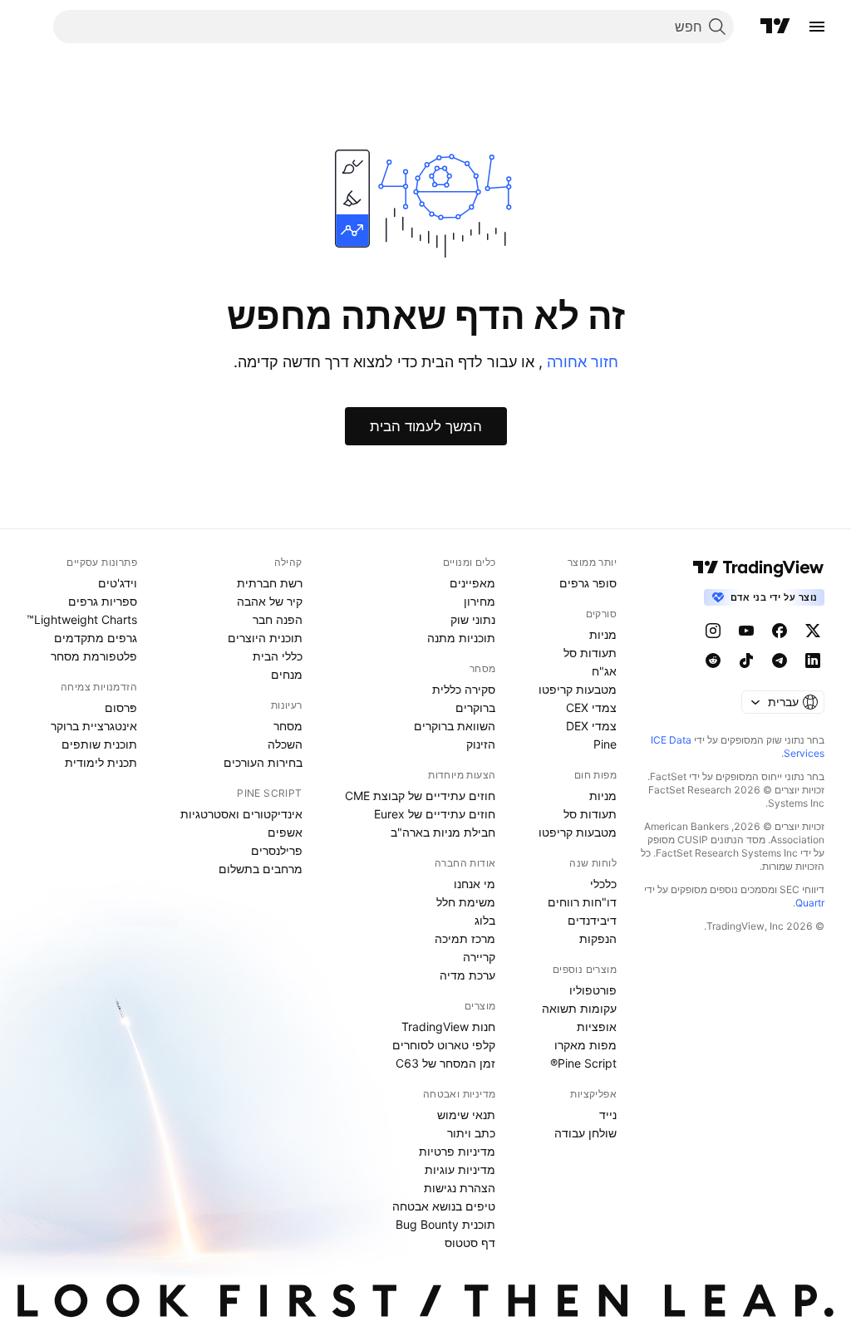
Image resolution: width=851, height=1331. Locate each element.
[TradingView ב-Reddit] (713, 660)
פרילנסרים (277, 850)
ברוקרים (475, 707)
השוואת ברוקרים (454, 726)
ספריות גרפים (102, 601)
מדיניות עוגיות (460, 1169)
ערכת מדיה (467, 975)
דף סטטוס (470, 1242)
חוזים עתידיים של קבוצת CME (420, 795)
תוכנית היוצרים (265, 638)
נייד (608, 1115)
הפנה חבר (278, 619)
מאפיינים (472, 583)
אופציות (597, 1026)
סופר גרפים (588, 583)
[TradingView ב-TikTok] (746, 660)
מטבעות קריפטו (578, 689)
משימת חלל (465, 902)
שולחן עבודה (585, 1133)
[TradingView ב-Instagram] (713, 630)
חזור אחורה (580, 362)
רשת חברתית (270, 583)
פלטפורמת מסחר (94, 656)
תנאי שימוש (466, 1115)
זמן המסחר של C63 (445, 1063)
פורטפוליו (593, 990)
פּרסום (121, 707)
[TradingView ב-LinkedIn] (812, 660)
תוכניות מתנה (461, 638)
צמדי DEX (591, 726)
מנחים (287, 674)
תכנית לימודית (101, 762)
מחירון (479, 601)
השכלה (285, 744)
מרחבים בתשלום (261, 869)
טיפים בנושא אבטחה (443, 1206)
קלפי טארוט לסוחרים (443, 1045)
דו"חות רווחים (582, 902)
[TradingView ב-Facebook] (779, 630)
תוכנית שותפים (99, 744)
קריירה (479, 957)
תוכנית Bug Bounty (445, 1224)
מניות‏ (603, 634)
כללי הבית (278, 656)
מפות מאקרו (585, 1045)
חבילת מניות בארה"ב (443, 832)
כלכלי (603, 884)
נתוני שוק (472, 619)
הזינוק (480, 744)
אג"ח (604, 671)
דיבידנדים (592, 920)
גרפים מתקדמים (95, 638)
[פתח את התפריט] (817, 26)
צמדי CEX (591, 707)
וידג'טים (117, 583)
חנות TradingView (448, 1026)
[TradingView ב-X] (812, 630)
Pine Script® (583, 1063)
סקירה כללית (463, 689)
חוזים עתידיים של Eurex (434, 814)
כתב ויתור (471, 1133)
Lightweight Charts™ (82, 619)
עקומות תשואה (579, 1008)
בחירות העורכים (263, 762)
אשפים (285, 832)
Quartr (809, 902)
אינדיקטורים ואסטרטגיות (241, 814)
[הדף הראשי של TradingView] (775, 26)
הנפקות (598, 938)
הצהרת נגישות (459, 1188)
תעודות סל (590, 653)
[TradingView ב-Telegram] (779, 660)
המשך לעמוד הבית (426, 426)
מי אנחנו (474, 884)
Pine (605, 744)
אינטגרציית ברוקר (94, 726)
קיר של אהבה (270, 601)
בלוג (485, 920)
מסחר (288, 726)
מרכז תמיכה (465, 938)
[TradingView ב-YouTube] (746, 630)
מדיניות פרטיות (457, 1151)
